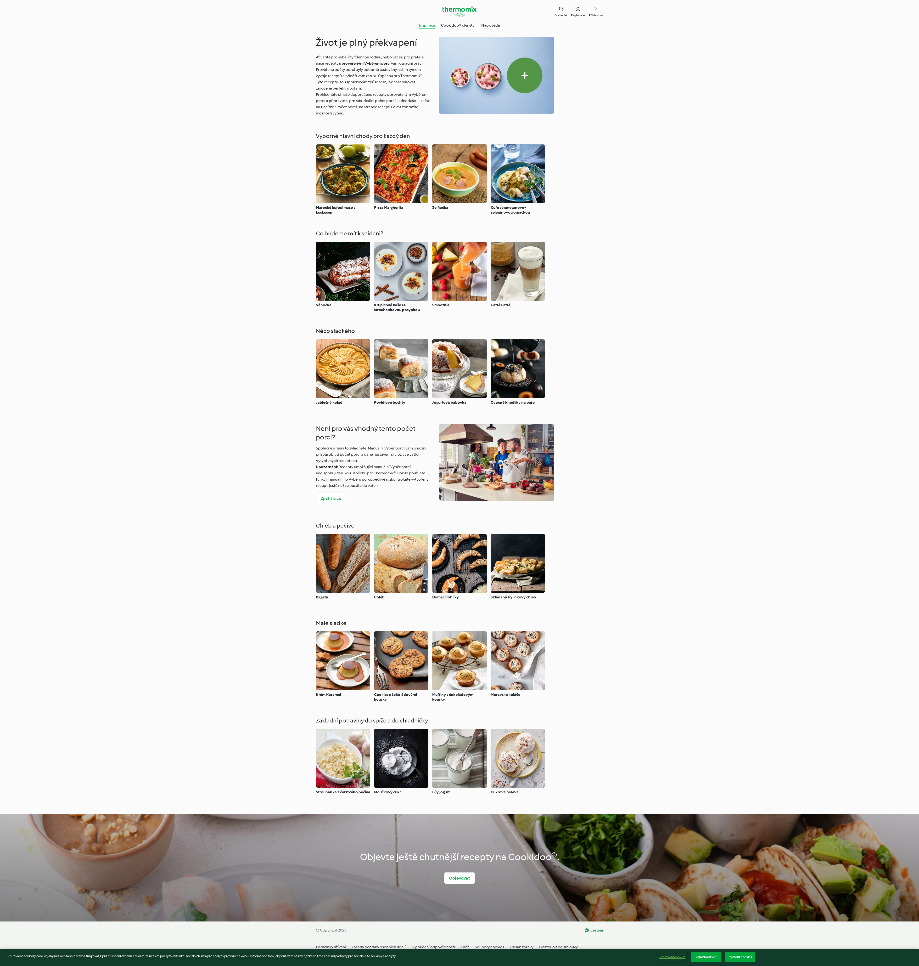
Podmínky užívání (331, 947)
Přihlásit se (596, 15)
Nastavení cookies (672, 957)
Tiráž (465, 947)
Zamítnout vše (706, 957)
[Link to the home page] (459, 11)
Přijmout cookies (740, 957)
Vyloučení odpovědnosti (433, 947)
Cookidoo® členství (458, 25)
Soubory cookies (489, 947)
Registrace (578, 15)
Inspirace (427, 25)
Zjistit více (331, 498)
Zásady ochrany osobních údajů (379, 947)
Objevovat (459, 878)
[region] (459, 957)
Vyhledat (561, 15)
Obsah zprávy (521, 947)
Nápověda (490, 25)
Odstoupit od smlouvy (558, 947)
